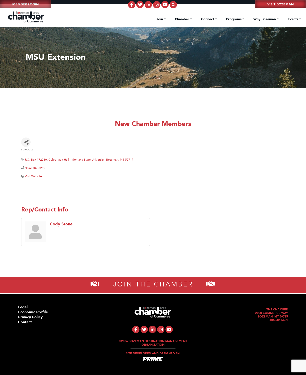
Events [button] (293, 19)
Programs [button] (234, 19)
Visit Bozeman (280, 4)
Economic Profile (33, 312)
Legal (23, 307)
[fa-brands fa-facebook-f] (131, 4)
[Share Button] (26, 142)
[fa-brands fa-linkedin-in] (148, 4)
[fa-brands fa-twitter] (140, 4)
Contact (25, 322)
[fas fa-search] (173, 4)
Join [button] (160, 19)
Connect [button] (208, 19)
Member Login (25, 4)
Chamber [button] (182, 19)
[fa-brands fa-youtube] (165, 4)
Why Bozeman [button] (265, 19)
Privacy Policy (30, 317)
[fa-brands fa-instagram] (156, 4)
